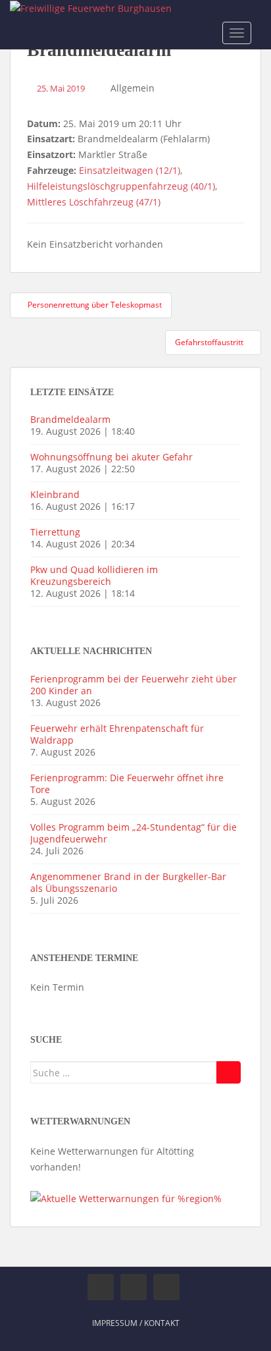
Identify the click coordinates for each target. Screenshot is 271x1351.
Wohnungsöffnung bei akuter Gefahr (111, 457)
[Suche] (228, 1072)
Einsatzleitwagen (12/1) (129, 170)
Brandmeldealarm (70, 419)
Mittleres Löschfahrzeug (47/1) (93, 202)
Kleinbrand (55, 494)
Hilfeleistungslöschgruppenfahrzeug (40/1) (121, 186)
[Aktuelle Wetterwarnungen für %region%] (126, 1198)
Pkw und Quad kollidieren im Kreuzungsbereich (94, 575)
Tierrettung (55, 532)
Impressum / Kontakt (136, 1323)
